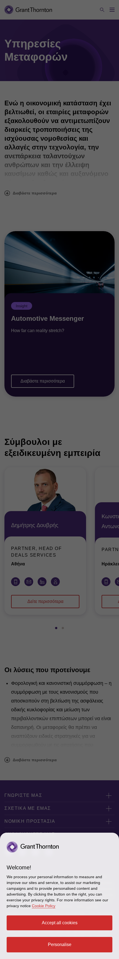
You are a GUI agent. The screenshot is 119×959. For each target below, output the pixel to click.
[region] (59, 896)
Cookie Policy (43, 906)
